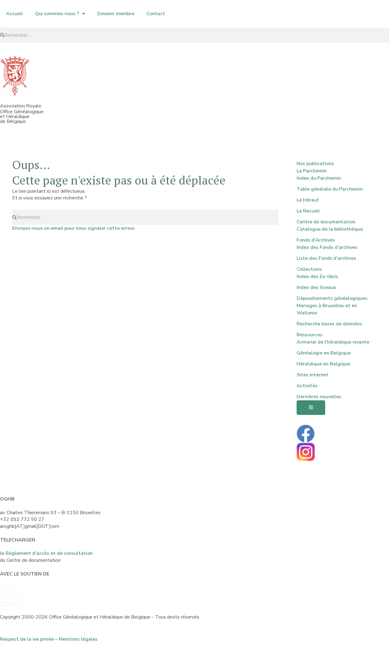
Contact (155, 13)
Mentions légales (78, 639)
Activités (307, 385)
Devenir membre (115, 13)
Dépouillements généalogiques (332, 298)
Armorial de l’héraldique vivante (333, 342)
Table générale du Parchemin (330, 189)
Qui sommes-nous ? (57, 13)
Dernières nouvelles (319, 396)
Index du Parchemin (319, 178)
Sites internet (313, 374)
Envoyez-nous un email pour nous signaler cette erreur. (74, 228)
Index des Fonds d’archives (327, 247)
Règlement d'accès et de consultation (49, 553)
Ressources (309, 334)
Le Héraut (308, 200)
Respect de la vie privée (27, 639)
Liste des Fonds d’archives (326, 258)
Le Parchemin (312, 171)
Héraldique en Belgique (323, 364)
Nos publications (315, 163)
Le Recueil (308, 211)
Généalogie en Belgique (324, 353)
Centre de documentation (326, 222)
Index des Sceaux (316, 287)
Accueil (14, 13)
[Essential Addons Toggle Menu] (311, 407)
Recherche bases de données (329, 324)
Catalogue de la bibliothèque (330, 229)
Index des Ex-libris (317, 276)
